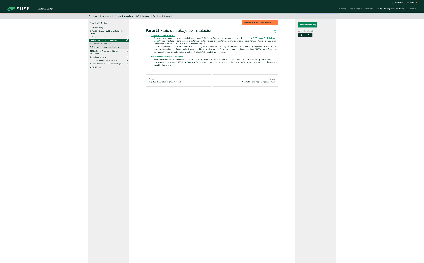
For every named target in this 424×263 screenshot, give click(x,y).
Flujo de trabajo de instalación (163, 16)
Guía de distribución (143, 16)
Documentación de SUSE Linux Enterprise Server (116, 16)
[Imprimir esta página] (308, 35)
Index (95, 16)
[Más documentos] (89, 20)
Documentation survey (307, 25)
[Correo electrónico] (301, 35)
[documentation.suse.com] (89, 16)
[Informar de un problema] (275, 31)
